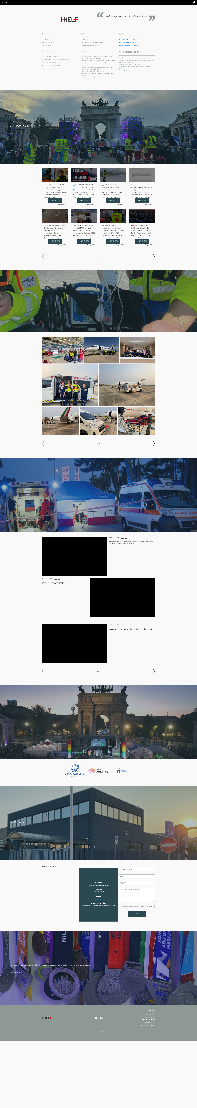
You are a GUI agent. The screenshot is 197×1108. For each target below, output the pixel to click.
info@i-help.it (98, 899)
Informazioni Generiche (126, 42)
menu (4, 2)
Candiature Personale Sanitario (128, 46)
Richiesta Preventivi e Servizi (128, 39)
